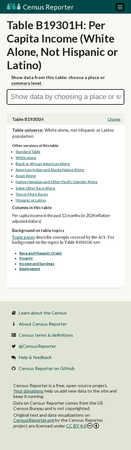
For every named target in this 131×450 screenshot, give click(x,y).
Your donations (28, 391)
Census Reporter (48, 7)
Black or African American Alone (43, 164)
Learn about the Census (43, 312)
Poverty (26, 258)
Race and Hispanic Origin (40, 253)
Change (114, 119)
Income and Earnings (36, 263)
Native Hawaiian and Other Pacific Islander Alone (57, 182)
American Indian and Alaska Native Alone (50, 170)
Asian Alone (26, 176)
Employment (29, 269)
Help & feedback (35, 357)
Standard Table (28, 151)
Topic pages (23, 237)
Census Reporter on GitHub (47, 368)
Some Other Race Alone (35, 188)
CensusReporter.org (33, 420)
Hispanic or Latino (31, 200)
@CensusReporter (37, 346)
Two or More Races (32, 194)
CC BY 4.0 (76, 425)
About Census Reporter (43, 324)
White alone (26, 158)
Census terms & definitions (46, 335)
